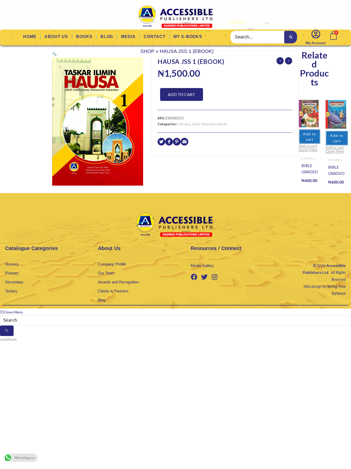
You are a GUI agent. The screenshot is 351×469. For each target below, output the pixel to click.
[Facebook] (194, 277)
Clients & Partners (113, 291)
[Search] (290, 37)
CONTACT (154, 36)
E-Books (183, 124)
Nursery (12, 264)
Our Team (106, 273)
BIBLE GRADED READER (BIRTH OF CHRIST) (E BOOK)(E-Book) (309, 169)
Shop (147, 51)
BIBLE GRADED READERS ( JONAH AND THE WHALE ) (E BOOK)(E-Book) (337, 170)
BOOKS (84, 36)
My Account (316, 43)
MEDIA (128, 36)
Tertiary (11, 291)
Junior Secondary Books (209, 124)
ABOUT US (56, 36)
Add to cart (181, 94)
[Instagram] (214, 277)
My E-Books (187, 36)
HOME (29, 36)
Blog (101, 300)
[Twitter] (204, 277)
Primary (12, 273)
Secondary (14, 282)
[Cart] (333, 35)
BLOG (106, 36)
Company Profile (112, 264)
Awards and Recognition (118, 282)
